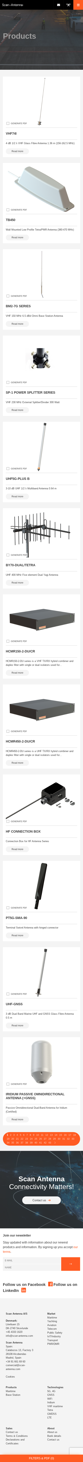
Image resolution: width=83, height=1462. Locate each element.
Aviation (51, 1325)
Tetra (50, 1410)
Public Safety (54, 1332)
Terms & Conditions (17, 1435)
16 (65, 1135)
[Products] (68, 5)
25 (36, 1139)
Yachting (52, 1321)
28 (49, 1139)
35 (12, 1142)
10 (37, 1135)
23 (26, 1139)
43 (49, 1142)
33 (73, 1139)
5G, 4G (51, 1391)
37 (22, 1142)
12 (46, 1135)
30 (59, 1139)
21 (17, 1139)
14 (56, 1135)
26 (40, 1139)
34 (8, 1142)
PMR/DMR (53, 1343)
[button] (78, 5)
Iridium (51, 1402)
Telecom (52, 1328)
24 (31, 1139)
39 (31, 1142)
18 (74, 1135)
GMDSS (52, 1413)
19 (8, 1139)
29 (54, 1139)
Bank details (54, 1435)
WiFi (49, 1398)
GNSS (50, 1394)
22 (22, 1139)
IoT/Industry (54, 1336)
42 (45, 1142)
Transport (52, 1340)
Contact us (39, 1200)
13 (51, 1135)
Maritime (52, 1317)
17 (70, 1135)
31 (63, 1139)
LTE (49, 1417)
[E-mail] (58, 5)
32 (68, 1139)
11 (42, 1135)
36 (17, 1142)
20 (12, 1139)
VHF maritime (55, 1406)
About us (52, 1432)
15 (60, 1135)
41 (40, 1142)
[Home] (27, 5)
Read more (17, 151)
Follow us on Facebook (25, 1284)
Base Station (13, 1394)
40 (36, 1142)
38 (26, 1142)
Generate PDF (19, 123)
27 (45, 1139)
